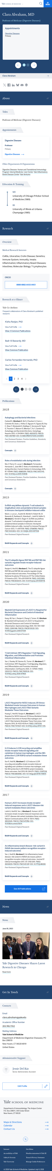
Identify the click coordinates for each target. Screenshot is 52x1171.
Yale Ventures (25, 174)
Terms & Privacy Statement (35, 1157)
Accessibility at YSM (11, 1153)
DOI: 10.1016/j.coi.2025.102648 (16, 474)
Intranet (6, 1149)
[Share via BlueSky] (17, 85)
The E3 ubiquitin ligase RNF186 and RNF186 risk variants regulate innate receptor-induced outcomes (25, 562)
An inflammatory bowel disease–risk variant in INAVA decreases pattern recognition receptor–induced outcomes (25, 848)
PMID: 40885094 (19, 471)
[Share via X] (4, 85)
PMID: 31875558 (35, 723)
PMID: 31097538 (40, 771)
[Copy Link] (48, 98)
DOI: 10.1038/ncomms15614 (19, 822)
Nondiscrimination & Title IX (36, 1153)
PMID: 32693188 (11, 628)
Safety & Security (9, 1157)
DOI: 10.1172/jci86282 (38, 864)
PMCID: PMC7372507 (13, 726)
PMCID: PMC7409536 (21, 671)
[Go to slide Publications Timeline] (26, 389)
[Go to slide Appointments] (24, 64)
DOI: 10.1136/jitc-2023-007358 (28, 531)
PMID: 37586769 (31, 529)
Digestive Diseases (12, 33)
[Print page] (26, 85)
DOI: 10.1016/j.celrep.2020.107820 (19, 672)
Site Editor (29, 1149)
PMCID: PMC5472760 (21, 821)
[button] (12, 28)
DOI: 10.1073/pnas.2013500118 (33, 581)
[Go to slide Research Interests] (16, 389)
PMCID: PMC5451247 (21, 864)
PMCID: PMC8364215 (13, 581)
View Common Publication (16, 350)
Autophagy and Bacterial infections (20, 417)
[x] (25, 1139)
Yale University (9, 1162)
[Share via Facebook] (8, 85)
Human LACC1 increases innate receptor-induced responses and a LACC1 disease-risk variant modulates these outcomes (24, 805)
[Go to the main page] (13, 4)
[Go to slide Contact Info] (18, 65)
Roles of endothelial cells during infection (22, 460)
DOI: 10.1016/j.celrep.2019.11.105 (33, 726)
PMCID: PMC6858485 (13, 774)
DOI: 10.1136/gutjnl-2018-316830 (34, 774)
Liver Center (28, 172)
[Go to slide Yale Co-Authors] (22, 389)
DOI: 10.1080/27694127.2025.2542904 (30, 436)
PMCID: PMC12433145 (35, 471)
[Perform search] (40, 3)
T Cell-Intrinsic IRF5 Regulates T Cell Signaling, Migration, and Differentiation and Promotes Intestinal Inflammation (25, 655)
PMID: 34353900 (38, 578)
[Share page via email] (22, 85)
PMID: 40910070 (31, 433)
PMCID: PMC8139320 (26, 628)
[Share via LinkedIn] (13, 85)
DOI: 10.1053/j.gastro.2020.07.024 (22, 629)
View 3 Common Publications (17, 331)
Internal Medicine (16, 172)
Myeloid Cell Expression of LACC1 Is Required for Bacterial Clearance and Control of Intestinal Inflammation (26, 612)
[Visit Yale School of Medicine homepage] (24, 1102)
